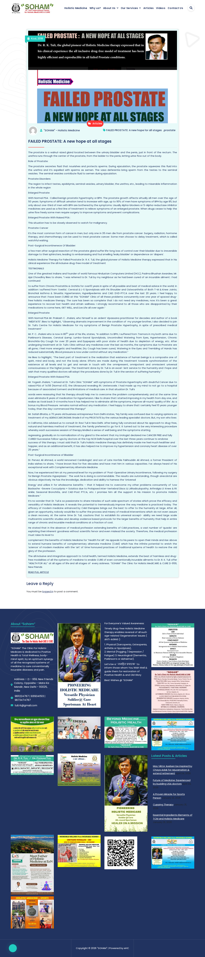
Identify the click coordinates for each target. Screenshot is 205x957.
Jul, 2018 (37, 38)
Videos (160, 8)
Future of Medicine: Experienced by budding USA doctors (171, 782)
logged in (47, 591)
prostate (169, 130)
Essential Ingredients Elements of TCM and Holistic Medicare (172, 816)
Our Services (129, 8)
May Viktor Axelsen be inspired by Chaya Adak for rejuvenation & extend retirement (172, 769)
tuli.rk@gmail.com (26, 705)
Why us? (95, 8)
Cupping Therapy (163, 804)
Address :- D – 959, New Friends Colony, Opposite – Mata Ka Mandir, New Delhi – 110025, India (33, 685)
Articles (148, 8)
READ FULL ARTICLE (38, 572)
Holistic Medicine (75, 8)
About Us (109, 8)
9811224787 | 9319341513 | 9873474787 (30, 698)
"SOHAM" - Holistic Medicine (62, 130)
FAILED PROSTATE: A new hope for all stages (134, 130)
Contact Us (175, 8)
